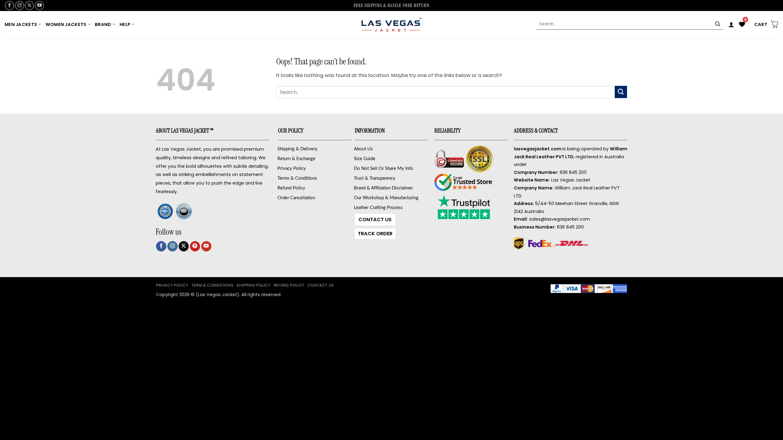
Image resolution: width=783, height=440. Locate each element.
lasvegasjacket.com (538, 149)
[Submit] (717, 24)
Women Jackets (66, 24)
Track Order (375, 233)
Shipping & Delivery (297, 149)
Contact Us (375, 219)
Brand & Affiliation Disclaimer (383, 188)
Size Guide (364, 158)
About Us (363, 149)
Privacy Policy (291, 168)
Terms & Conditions (297, 178)
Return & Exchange (296, 158)
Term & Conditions (212, 285)
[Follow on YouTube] (39, 5)
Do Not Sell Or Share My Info (383, 168)
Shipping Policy (253, 285)
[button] (731, 24)
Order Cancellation (296, 198)
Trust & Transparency (374, 178)
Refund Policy (291, 188)
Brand (103, 24)
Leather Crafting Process (378, 207)
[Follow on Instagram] (19, 5)
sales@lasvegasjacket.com (559, 219)
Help (125, 24)
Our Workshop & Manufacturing (386, 198)
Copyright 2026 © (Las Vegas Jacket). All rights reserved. (218, 295)
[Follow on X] (29, 5)
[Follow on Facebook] (9, 5)
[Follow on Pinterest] (195, 246)
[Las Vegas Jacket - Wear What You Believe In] (391, 24)
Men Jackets (21, 24)
